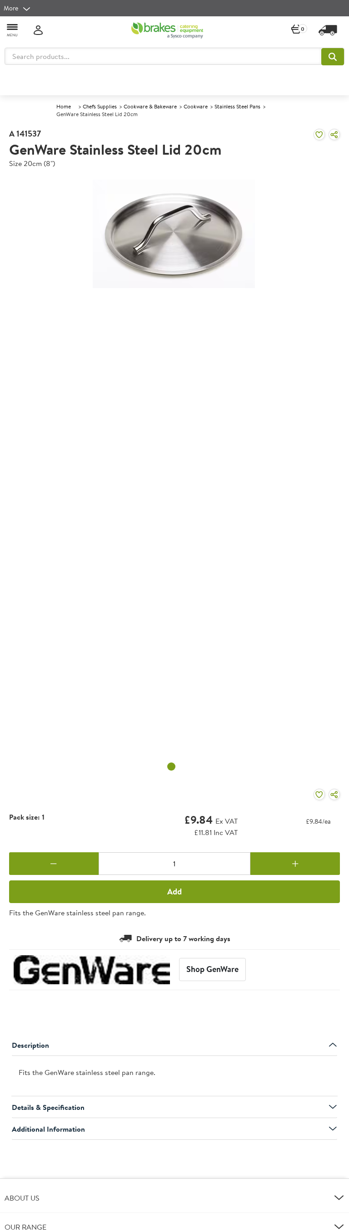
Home (63, 106)
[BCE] (167, 30)
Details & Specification (48, 1107)
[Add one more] (295, 863)
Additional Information (48, 1129)
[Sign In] (38, 30)
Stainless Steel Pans (237, 106)
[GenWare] (92, 969)
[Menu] (12, 29)
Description (30, 1045)
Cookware (196, 106)
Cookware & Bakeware (150, 106)
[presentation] (174, 1076)
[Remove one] (54, 863)
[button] (332, 56)
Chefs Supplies (100, 106)
